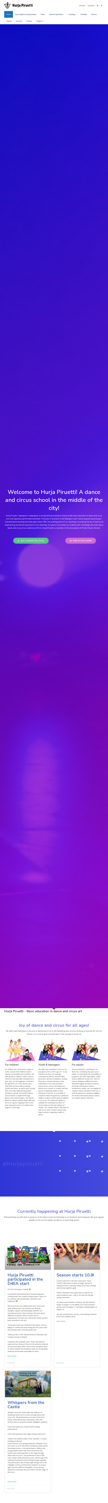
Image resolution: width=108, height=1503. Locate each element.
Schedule (83, 14)
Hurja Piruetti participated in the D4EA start (25, 1279)
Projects (39, 21)
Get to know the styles (32, 541)
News (43, 14)
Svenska (82, 5)
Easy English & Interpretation (25, 14)
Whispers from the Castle (26, 1405)
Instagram (97, 5)
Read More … (13, 1356)
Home (8, 14)
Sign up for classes (82, 541)
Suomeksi (91, 5)
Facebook (102, 5)
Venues (9, 21)
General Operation (56, 14)
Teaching (71, 14)
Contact (29, 21)
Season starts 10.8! (75, 1275)
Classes (94, 14)
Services (19, 21)
